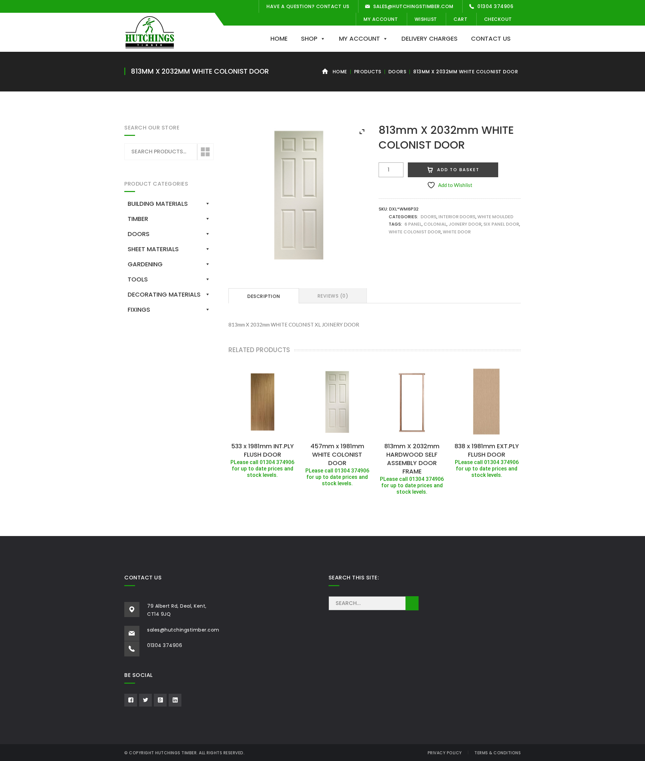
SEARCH (412, 603)
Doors (397, 71)
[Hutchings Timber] (149, 32)
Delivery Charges (429, 38)
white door (457, 232)
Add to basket (458, 169)
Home (279, 38)
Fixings (139, 309)
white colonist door (415, 232)
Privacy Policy (445, 753)
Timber (138, 219)
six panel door (501, 224)
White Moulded (495, 217)
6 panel (413, 224)
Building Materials (158, 203)
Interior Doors (456, 217)
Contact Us (491, 38)
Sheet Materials (153, 249)
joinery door (464, 224)
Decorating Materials (164, 294)
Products (367, 71)
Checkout (498, 19)
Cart (460, 19)
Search (205, 152)
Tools (138, 279)
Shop (309, 38)
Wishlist (426, 19)
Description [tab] (263, 296)
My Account (380, 19)
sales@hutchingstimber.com (413, 6)
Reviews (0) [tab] (332, 296)
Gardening (145, 264)
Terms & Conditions (497, 753)
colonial (435, 224)
